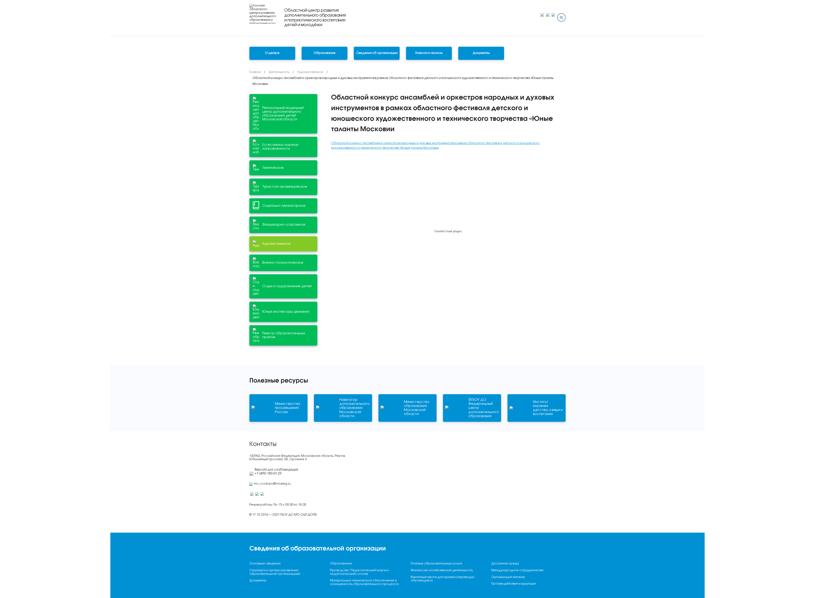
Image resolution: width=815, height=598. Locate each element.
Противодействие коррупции (513, 584)
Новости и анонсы (429, 53)
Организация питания (508, 577)
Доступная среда (505, 563)
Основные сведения (265, 563)
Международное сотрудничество (517, 570)
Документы (481, 53)
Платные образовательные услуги (436, 563)
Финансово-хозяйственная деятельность (442, 570)
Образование (341, 563)
